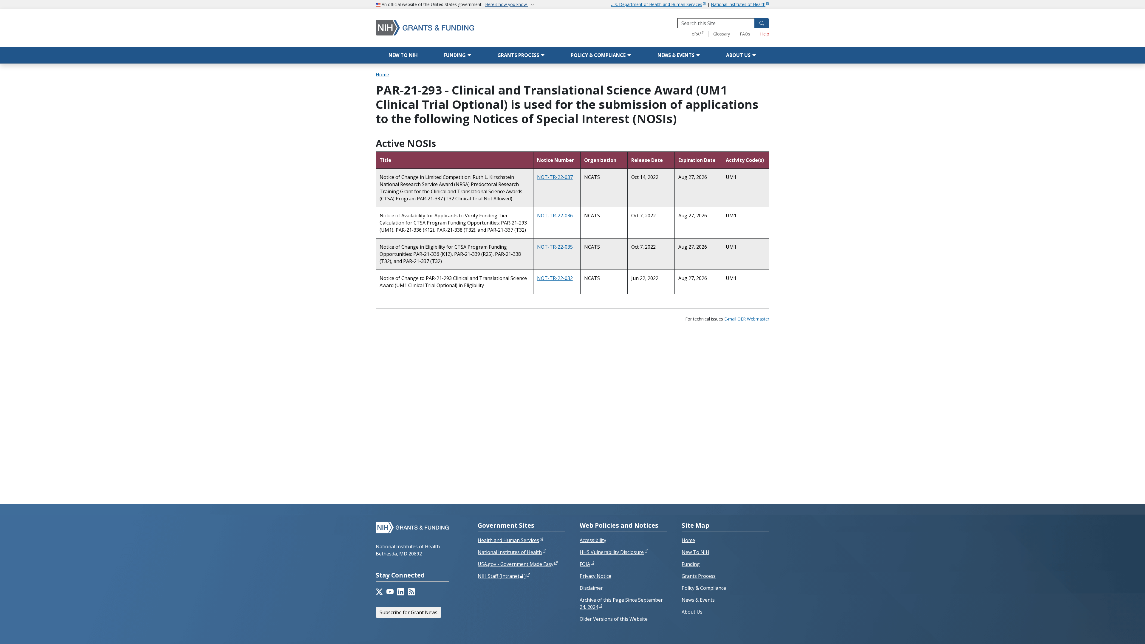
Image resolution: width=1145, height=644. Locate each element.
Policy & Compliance (599, 55)
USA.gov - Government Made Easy (515, 564)
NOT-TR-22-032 (555, 278)
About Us (739, 55)
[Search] (761, 23)
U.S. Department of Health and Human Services (656, 4)
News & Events (676, 55)
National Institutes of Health (738, 4)
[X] (379, 591)
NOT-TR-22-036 (555, 215)
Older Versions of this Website (614, 619)
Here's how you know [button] (506, 4)
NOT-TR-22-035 (555, 247)
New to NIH (403, 55)
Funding (455, 55)
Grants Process (518, 55)
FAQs (745, 34)
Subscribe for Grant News (408, 612)
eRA (696, 34)
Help (764, 34)
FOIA (585, 564)
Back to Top (1118, 632)
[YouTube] (390, 591)
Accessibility (593, 540)
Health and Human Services (508, 540)
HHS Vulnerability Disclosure (612, 552)
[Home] (450, 27)
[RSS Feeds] (411, 591)
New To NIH (695, 552)
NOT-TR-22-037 (555, 177)
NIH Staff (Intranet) (502, 576)
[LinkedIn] (400, 591)
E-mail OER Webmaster (746, 319)
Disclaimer (591, 588)
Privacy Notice (595, 576)
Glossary (721, 34)
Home (382, 74)
